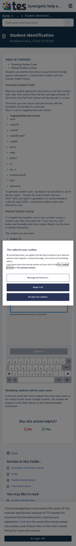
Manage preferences (37, 277)
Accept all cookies (38, 296)
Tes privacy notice (26, 267)
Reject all (38, 287)
